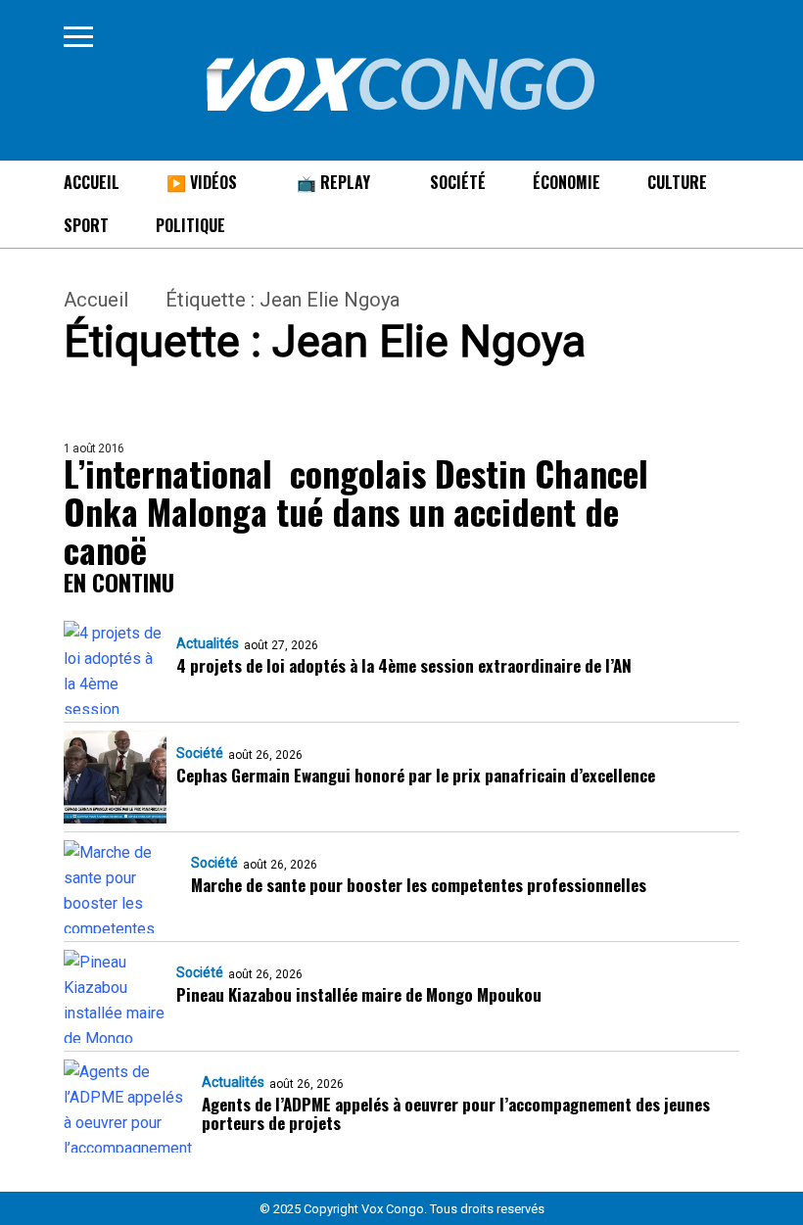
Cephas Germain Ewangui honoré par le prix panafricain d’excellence (415, 775)
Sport (86, 225)
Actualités (207, 643)
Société (458, 182)
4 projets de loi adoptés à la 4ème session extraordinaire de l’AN (404, 665)
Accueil (91, 182)
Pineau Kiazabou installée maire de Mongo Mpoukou (359, 994)
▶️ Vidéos (201, 182)
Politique (190, 225)
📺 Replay (333, 182)
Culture (677, 182)
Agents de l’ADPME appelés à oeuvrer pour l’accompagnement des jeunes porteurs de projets (456, 1113)
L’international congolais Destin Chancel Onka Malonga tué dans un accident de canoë (356, 510)
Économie (566, 182)
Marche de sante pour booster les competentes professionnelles (418, 884)
